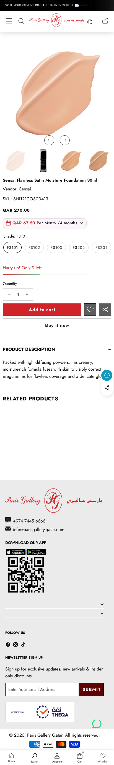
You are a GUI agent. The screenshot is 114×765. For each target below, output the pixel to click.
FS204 (101, 247)
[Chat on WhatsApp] (97, 722)
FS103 (56, 247)
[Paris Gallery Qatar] (57, 21)
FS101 (12, 247)
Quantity (10, 283)
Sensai (25, 189)
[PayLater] (84, 5)
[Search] (21, 21)
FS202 (79, 247)
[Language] (90, 22)
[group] (15, 160)
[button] (107, 400)
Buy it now (57, 325)
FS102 (34, 247)
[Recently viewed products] (106, 375)
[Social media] (106, 387)
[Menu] (9, 21)
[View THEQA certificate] (39, 712)
